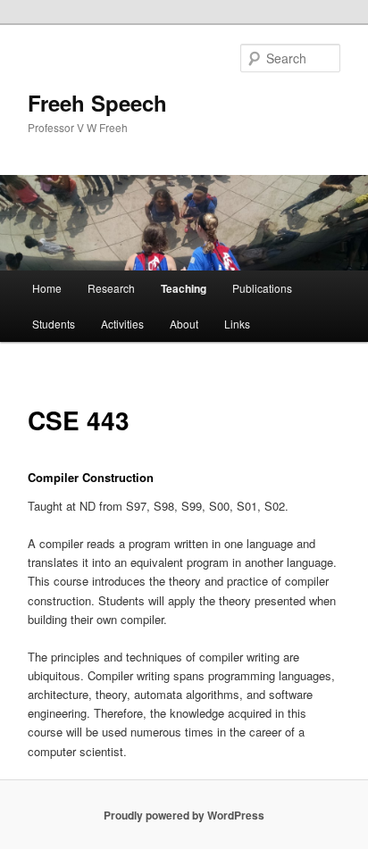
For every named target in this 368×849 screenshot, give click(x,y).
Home (47, 287)
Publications (262, 287)
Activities (122, 323)
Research (111, 287)
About (184, 323)
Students (53, 323)
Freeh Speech (97, 102)
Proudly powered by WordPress (184, 815)
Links (237, 323)
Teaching (183, 288)
